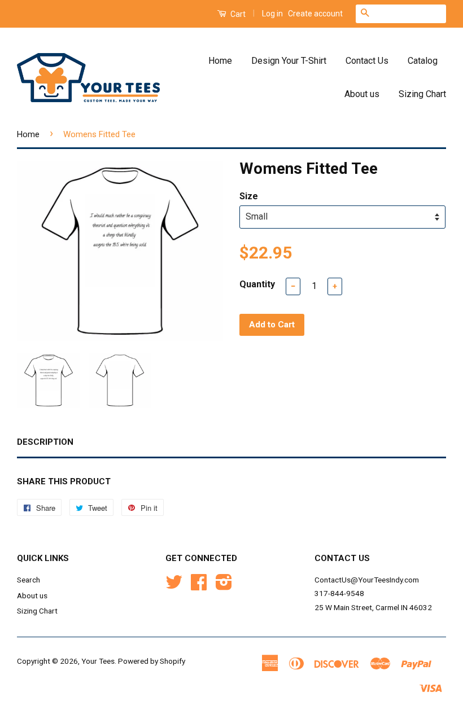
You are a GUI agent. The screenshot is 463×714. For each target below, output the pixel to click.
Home (220, 60)
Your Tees (98, 660)
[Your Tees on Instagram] (224, 585)
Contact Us (367, 60)
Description (45, 442)
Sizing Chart (422, 94)
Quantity (257, 284)
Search (28, 579)
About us (361, 94)
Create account (315, 13)
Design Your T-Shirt (288, 60)
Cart (237, 14)
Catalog (423, 60)
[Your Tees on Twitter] (173, 585)
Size (248, 196)
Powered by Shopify (151, 660)
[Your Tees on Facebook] (198, 585)
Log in (272, 13)
